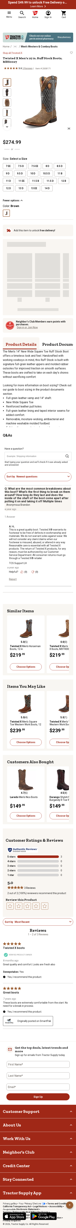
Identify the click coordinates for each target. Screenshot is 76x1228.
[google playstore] (43, 1216)
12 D (8, 188)
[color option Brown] (6, 213)
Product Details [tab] (21, 344)
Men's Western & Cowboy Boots (39, 46)
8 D (47, 166)
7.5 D (21, 166)
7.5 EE (34, 166)
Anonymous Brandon (18, 504)
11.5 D (50, 180)
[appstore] (14, 1216)
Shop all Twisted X (12, 52)
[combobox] (41, 476)
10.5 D (46, 173)
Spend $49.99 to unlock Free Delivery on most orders (38, 2)
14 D (47, 188)
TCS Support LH (18, 563)
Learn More (36, 6)
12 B (63, 180)
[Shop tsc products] (38, 37)
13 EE (34, 188)
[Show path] (15, 46)
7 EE (8, 166)
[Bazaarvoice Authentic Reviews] (22, 850)
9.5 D (20, 173)
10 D (32, 173)
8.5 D (60, 166)
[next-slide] (7, 126)
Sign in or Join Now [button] (27, 327)
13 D (21, 188)
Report (13, 579)
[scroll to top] (69, 1205)
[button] (45, 6)
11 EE (21, 180)
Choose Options (25, 666)
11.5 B (35, 180)
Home (6, 46)
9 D (8, 173)
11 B (59, 173)
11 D (8, 180)
